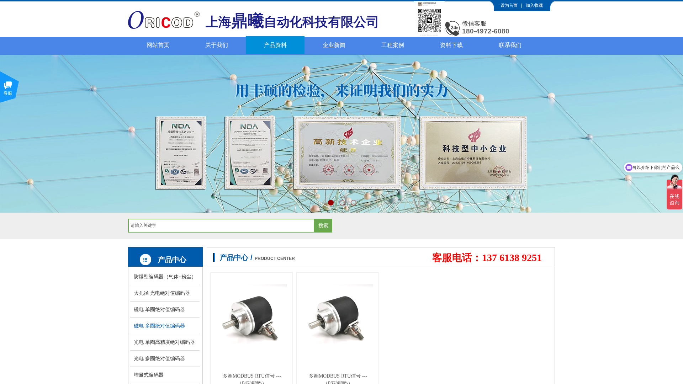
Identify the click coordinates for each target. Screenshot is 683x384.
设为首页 (509, 5)
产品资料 (275, 45)
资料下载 (451, 45)
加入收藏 (534, 5)
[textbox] (221, 226)
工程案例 (392, 45)
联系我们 (510, 45)
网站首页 (158, 45)
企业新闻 (334, 45)
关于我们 (216, 45)
